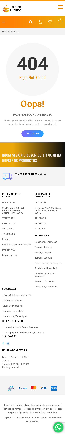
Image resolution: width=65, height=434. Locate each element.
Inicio (4, 32)
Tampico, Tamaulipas (13, 311)
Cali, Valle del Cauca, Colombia (23, 327)
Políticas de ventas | (13, 409)
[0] (60, 22)
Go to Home (32, 133)
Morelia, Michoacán (12, 300)
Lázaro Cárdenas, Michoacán (17, 295)
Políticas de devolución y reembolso (39, 412)
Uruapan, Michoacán (12, 306)
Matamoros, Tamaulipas (14, 316)
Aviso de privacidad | (14, 405)
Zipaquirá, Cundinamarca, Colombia (26, 332)
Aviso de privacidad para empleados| (43, 405)
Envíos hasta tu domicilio (30, 174)
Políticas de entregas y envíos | (38, 409)
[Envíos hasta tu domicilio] (7, 176)
